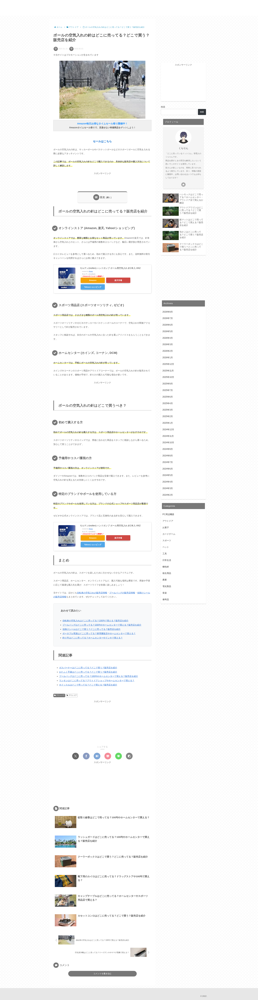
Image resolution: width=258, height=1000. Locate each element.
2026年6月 (167, 325)
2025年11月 (168, 370)
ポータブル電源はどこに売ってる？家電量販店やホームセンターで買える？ (99, 633)
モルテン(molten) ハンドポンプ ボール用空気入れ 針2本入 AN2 (110, 268)
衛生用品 (166, 573)
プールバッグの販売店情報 (122, 593)
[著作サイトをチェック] (183, 184)
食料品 (165, 599)
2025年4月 (167, 403)
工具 (164, 553)
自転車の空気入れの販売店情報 (92, 593)
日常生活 (166, 560)
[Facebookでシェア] (86, 756)
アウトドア (60, 695)
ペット (165, 547)
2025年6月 (167, 397)
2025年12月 (168, 364)
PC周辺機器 (168, 514)
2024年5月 (167, 475)
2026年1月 (167, 357)
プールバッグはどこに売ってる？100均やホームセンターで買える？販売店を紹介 (101, 625)
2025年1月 (167, 423)
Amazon (92, 280)
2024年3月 (167, 488)
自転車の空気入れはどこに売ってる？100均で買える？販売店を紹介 (95, 620)
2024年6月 (167, 468)
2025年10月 (168, 377)
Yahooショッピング (92, 287)
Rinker (91, 271)
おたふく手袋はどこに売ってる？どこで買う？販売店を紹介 (88, 672)
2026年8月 (167, 312)
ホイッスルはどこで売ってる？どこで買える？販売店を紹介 (88, 685)
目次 (102, 197)
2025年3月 (167, 410)
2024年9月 (167, 449)
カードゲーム (168, 534)
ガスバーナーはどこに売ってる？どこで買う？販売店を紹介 (88, 668)
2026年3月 (167, 344)
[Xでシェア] (75, 756)
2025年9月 (167, 384)
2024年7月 (167, 462)
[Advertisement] (102, 181)
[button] (129, 756)
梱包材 (165, 566)
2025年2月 (167, 416)
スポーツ (166, 540)
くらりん (183, 148)
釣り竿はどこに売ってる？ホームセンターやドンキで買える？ (92, 638)
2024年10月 (168, 442)
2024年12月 (168, 429)
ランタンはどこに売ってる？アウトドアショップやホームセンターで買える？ (96, 680)
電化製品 (166, 586)
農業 (164, 580)
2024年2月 (167, 495)
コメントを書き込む (102, 973)
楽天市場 (118, 280)
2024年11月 (168, 436)
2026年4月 (167, 338)
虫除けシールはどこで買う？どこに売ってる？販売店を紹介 (91, 629)
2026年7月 (167, 318)
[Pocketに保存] (107, 756)
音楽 (164, 593)
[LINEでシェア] (118, 756)
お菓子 (165, 527)
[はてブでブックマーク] (97, 756)
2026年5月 (167, 331)
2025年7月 (167, 390)
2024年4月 (167, 482)
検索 (163, 107)
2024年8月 (167, 455)
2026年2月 (167, 351)
